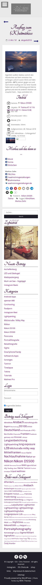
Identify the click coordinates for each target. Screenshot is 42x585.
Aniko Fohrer (19, 486)
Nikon (8, 461)
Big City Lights (25, 488)
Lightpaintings (25, 507)
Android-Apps (10, 297)
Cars (10, 491)
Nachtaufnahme (15, 456)
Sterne (20, 468)
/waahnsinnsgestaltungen (19, 177)
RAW (24, 465)
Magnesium (26, 514)
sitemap (21, 575)
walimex (21, 471)
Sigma (6, 348)
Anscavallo (18, 489)
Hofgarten (30, 500)
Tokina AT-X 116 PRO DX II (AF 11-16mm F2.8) (21, 108)
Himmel (17, 437)
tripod (13, 471)
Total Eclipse (7, 541)
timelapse (7, 471)
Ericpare (8, 493)
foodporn (8, 308)
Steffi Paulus (15, 538)
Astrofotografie (30, 422)
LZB (6, 448)
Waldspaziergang (11, 277)
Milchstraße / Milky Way (14, 320)
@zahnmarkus (14, 180)
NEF (34, 457)
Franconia (28, 494)
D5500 (29, 427)
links (9, 571)
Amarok (29, 482)
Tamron (7, 364)
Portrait (18, 465)
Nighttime (18, 522)
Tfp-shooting (33, 538)
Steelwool (9, 538)
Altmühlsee (29, 198)
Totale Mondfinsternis (15, 541)
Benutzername (9, 390)
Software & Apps (11, 356)
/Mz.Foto (11, 174)
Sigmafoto (9, 535)
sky (5, 468)
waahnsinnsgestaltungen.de (20, 183)
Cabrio (6, 491)
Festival (16, 494)
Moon (27, 519)
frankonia (33, 434)
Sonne (10, 162)
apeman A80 (9, 300)
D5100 (23, 426)
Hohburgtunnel (9, 502)
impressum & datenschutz (24, 571)
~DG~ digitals (21, 8)
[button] (7, 188)
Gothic (25, 499)
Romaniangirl (9, 533)
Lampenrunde (7, 505)
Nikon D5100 (9, 328)
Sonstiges (8, 360)
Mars (30, 514)
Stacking (10, 468)
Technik (33, 468)
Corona (29, 491)
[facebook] (16, 557)
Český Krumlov (9, 543)
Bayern (7, 426)
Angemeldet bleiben (13, 406)
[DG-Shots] (25, 557)
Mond (10, 159)
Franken (25, 433)
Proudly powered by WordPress (17, 578)
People (18, 525)
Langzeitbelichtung (15, 440)
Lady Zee (29, 502)
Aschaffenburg (10, 269)
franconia (17, 434)
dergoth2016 (26, 40)
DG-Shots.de (23, 567)
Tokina (10, 198)
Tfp (28, 538)
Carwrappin (25, 491)
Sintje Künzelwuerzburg (28, 536)
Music (6, 522)
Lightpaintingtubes (14, 511)
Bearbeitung (14, 427)
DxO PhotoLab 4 (26, 430)
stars (15, 468)
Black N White (32, 488)
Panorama (8, 336)
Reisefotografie (10, 344)
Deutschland (12, 430)
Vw (26, 541)
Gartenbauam (28, 497)
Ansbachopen (9, 488)
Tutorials (8, 375)
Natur (29, 456)
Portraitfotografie (11, 340)
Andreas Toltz (11, 485)
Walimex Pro (9, 379)
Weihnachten (30, 541)
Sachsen (17, 533)
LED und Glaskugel (12, 273)
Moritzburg (32, 519)
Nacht (28, 452)
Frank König (10, 496)
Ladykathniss (34, 502)
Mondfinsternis (22, 519)
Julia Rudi (24, 502)
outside (6, 465)
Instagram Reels (11, 285)
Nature (11, 522)
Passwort (7, 398)
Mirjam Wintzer (30, 517)
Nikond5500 (10, 525)
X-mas (35, 541)
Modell (23, 453)
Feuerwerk (21, 494)
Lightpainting (10, 316)
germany (7, 437)
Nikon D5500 (26, 103)
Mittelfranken (12, 452)
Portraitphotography (17, 529)
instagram (11, 567)
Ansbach (18, 422)
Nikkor (7, 324)
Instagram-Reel (10, 312)
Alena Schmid (17, 482)
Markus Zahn (20, 201)
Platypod (23, 525)
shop (33, 567)
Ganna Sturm (21, 497)
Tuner (23, 541)
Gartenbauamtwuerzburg (13, 500)
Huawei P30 (18, 502)
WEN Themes (25, 581)
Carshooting (9, 304)
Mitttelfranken (11, 519)
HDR (12, 437)
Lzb (21, 514)
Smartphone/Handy (12, 352)
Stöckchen (12, 165)
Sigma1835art (31, 465)
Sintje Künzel (18, 536)
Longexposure (11, 514)
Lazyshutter (17, 504)
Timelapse (8, 367)
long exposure (27, 444)
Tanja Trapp (23, 538)
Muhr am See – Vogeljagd (15, 281)
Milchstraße (16, 448)
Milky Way (23, 517)
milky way (29, 448)
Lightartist (29, 504)
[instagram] (21, 557)
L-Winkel (24, 437)
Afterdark (9, 482)
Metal (13, 517)
